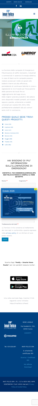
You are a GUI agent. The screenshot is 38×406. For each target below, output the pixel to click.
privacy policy (11, 233)
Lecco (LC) (8, 130)
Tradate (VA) (8, 141)
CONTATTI (27, 333)
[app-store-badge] (19, 277)
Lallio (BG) (8, 144)
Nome (4, 181)
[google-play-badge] (19, 284)
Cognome (23, 181)
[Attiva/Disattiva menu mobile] (34, 14)
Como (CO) (8, 124)
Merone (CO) (8, 136)
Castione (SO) (9, 127)
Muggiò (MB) (8, 139)
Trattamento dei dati (10, 224)
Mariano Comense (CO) (12, 133)
